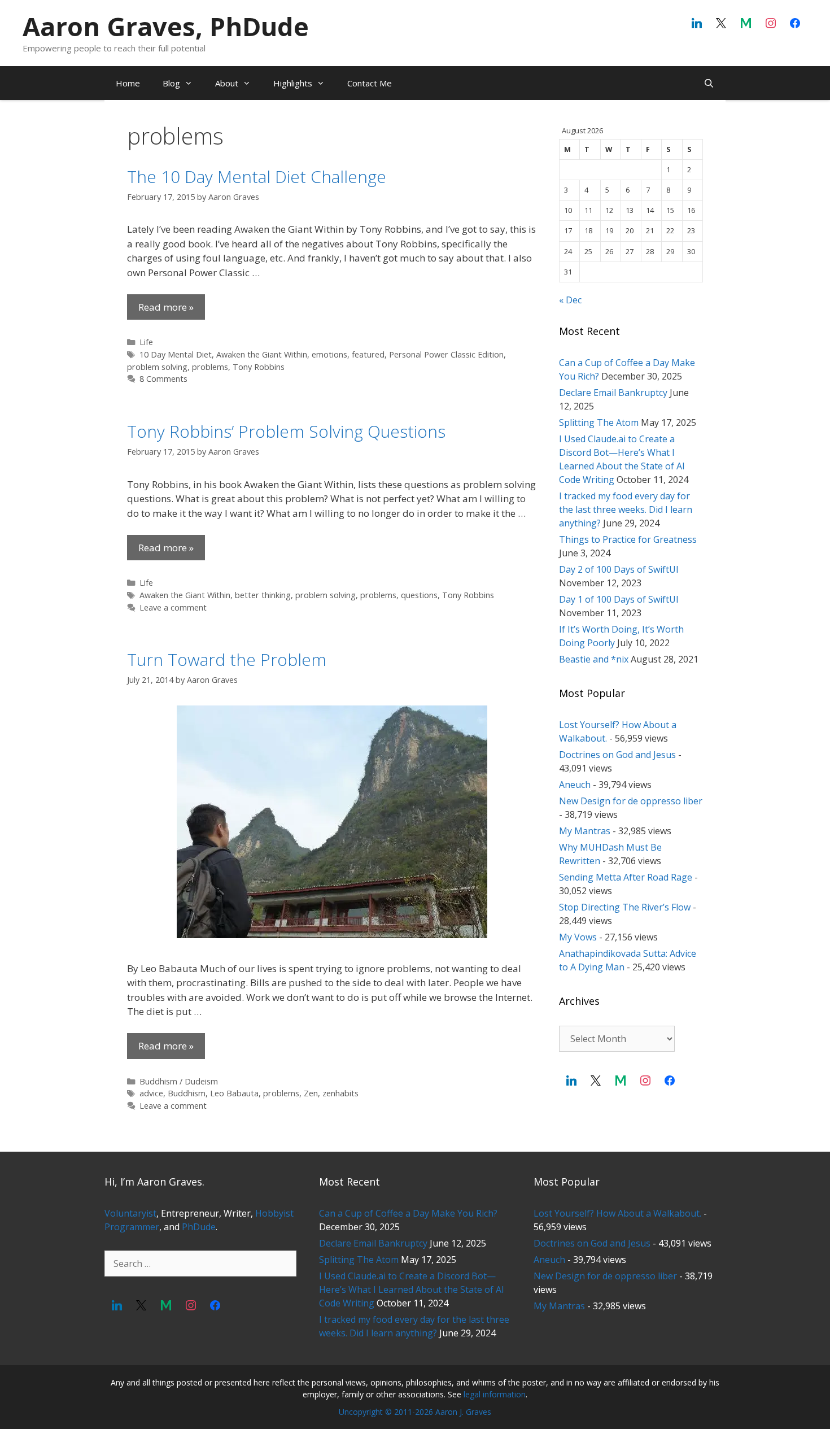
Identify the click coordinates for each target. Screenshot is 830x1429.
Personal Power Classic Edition (446, 354)
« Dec (570, 300)
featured (368, 354)
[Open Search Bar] (709, 83)
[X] (721, 23)
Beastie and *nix (593, 659)
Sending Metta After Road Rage (625, 877)
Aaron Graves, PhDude (166, 26)
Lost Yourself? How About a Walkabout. (617, 1213)
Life (146, 342)
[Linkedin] (696, 23)
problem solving (157, 366)
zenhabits (340, 1093)
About (226, 83)
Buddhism (187, 1093)
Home (128, 83)
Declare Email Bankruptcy (613, 392)
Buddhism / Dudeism (178, 1081)
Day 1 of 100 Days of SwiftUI (619, 599)
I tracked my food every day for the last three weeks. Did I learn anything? (625, 509)
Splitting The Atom (599, 422)
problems (210, 366)
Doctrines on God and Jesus (617, 754)
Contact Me (369, 83)
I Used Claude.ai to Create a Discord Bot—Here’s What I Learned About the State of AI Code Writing (411, 1289)
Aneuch (575, 784)
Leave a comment (173, 607)
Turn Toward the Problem (226, 659)
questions (419, 595)
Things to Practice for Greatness (628, 539)
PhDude (199, 1227)
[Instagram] (770, 23)
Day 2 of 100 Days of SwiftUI (619, 569)
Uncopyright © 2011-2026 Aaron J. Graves (415, 1411)
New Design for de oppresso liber (630, 801)
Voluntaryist (130, 1213)
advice (151, 1093)
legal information (495, 1394)
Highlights (292, 83)
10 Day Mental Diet (175, 354)
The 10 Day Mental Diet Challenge (256, 176)
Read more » (166, 306)
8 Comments (163, 378)
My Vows (578, 937)
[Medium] (745, 23)
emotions (329, 354)
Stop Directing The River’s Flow (625, 907)
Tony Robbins (259, 366)
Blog (171, 83)
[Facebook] (795, 23)
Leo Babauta (234, 1093)
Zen (311, 1093)
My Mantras (584, 831)
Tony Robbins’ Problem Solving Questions (286, 431)
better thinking (263, 595)
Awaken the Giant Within (261, 354)
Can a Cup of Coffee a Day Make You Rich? (408, 1213)
